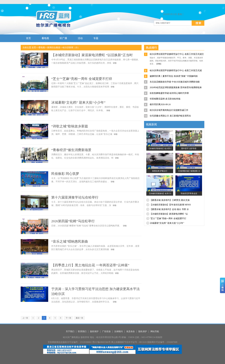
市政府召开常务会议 (189, 193)
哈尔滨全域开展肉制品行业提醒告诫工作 (169, 110)
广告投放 (106, 331)
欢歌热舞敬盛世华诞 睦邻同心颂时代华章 (169, 93)
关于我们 (70, 331)
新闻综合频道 (53, 47)
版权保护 (94, 331)
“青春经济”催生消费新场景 (71, 150)
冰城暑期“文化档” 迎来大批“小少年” (78, 102)
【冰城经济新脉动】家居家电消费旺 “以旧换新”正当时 (92, 55)
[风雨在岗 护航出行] (159, 161)
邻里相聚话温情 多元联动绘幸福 (165, 99)
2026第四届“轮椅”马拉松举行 (73, 221)
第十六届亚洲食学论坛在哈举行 (74, 197)
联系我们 (82, 331)
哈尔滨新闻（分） (71, 47)
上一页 (25, 318)
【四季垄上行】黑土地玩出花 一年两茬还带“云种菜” (90, 265)
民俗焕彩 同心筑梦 (65, 174)
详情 (114, 63)
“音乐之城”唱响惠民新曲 (69, 241)
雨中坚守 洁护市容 (188, 148)
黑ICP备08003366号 (101, 342)
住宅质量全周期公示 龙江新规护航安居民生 (170, 116)
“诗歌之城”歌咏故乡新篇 (69, 126)
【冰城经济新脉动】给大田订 (160, 148)
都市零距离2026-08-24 (160, 104)
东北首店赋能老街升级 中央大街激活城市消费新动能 (175, 82)
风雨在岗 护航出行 (159, 171)
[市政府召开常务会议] (188, 183)
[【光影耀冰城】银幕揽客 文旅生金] (188, 161)
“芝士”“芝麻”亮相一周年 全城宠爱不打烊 (81, 79)
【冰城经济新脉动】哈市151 (159, 193)
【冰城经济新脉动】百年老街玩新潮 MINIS (170, 205)
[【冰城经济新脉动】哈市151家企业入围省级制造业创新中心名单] (159, 183)
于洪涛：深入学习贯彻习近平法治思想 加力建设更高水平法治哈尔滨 (95, 291)
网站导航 (154, 331)
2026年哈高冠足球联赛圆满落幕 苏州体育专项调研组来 (176, 87)
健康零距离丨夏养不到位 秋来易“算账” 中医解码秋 (174, 76)
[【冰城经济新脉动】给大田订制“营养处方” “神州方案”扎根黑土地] (159, 138)
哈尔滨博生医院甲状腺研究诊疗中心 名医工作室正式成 (176, 70)
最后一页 (79, 318)
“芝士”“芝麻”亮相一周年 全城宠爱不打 (168, 218)
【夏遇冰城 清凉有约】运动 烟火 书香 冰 (169, 209)
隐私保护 (142, 331)
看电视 (41, 47)
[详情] (158, 64)
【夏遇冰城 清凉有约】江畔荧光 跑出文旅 (170, 200)
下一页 (68, 318)
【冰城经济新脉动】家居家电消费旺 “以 (169, 214)
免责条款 (130, 331)
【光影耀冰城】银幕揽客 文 (189, 171)
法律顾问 (118, 331)
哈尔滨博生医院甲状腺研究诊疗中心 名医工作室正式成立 (177, 54)
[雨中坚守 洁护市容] (188, 138)
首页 (34, 47)
